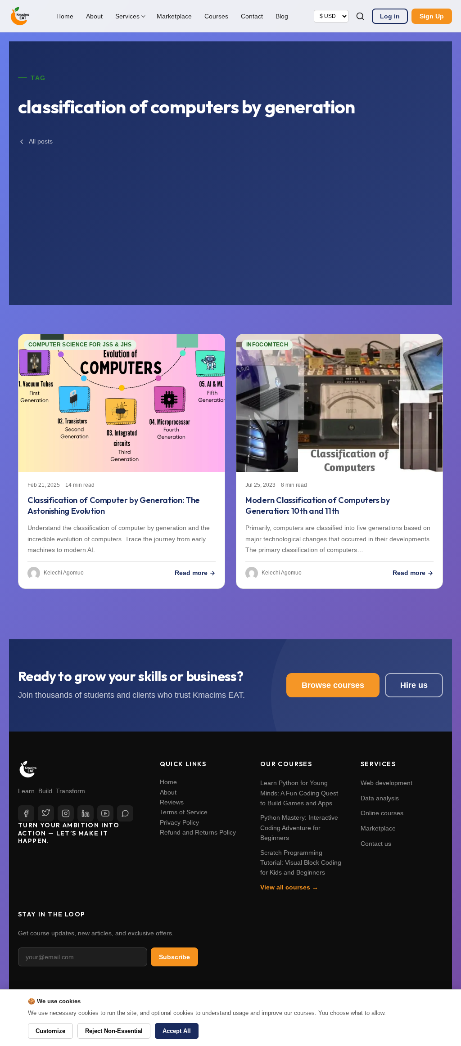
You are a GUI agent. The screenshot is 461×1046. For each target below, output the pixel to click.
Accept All (177, 1031)
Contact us (376, 843)
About (94, 16)
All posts (41, 141)
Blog (282, 16)
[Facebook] (26, 813)
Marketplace (174, 16)
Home (64, 16)
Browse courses (333, 685)
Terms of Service (184, 812)
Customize (50, 1031)
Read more (191, 572)
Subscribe (174, 957)
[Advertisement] (230, 216)
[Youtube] (105, 813)
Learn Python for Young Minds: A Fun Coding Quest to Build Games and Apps (299, 793)
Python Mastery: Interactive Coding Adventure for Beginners (299, 827)
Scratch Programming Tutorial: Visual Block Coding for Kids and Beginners (300, 862)
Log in (390, 16)
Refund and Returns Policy (198, 832)
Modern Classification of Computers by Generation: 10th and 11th (317, 505)
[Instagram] (66, 813)
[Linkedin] (85, 813)
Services (127, 16)
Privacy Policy (179, 822)
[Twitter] (46, 813)
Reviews (172, 802)
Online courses (382, 813)
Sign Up (432, 16)
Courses (216, 16)
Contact (252, 16)
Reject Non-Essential (114, 1031)
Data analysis (380, 798)
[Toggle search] (360, 16)
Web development (386, 782)
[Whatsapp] (125, 813)
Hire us (414, 685)
